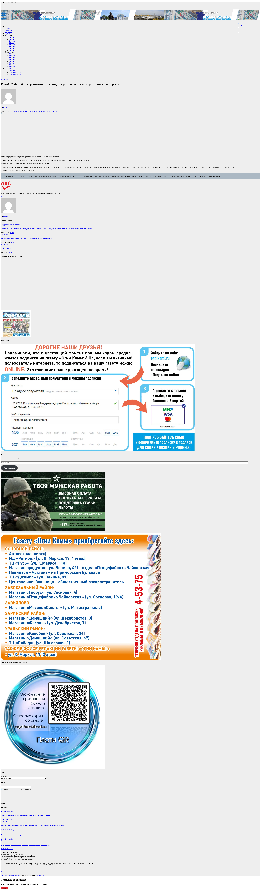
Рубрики (4, 776)
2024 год (12, 46)
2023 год (12, 45)
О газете (8, 28)
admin (5, 107)
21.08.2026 (5, 829)
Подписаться (9, 468)
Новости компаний (7, 831)
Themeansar (40, 875)
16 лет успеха (6, 248)
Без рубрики (5, 79)
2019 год (12, 37)
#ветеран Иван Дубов (27, 111)
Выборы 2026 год (15, 74)
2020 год (12, 39)
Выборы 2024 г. (14, 70)
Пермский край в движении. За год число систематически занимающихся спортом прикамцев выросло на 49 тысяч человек (46, 229)
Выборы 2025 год (15, 72)
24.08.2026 (5, 819)
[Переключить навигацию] (1, 23)
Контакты (8, 30)
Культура (4, 821)
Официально (9, 68)
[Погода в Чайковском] (16, 787)
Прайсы (7, 34)
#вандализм (15, 111)
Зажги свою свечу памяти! (10, 197)
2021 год (12, 41)
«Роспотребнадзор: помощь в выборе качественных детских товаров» (26, 238)
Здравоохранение (7, 811)
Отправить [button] (4, 888)
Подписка (8, 32)
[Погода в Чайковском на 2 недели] (25, 789)
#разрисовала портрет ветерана (46, 111)
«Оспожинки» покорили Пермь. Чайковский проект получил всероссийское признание (33, 825)
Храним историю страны (13, 76)
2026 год (12, 50)
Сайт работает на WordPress (10, 875)
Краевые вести (15, 225)
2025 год (12, 48)
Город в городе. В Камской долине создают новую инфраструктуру (25, 845)
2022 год (12, 43)
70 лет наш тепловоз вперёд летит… (14, 835)
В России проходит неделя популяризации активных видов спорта (25, 815)
